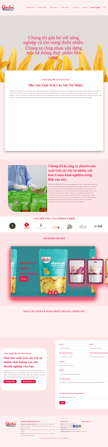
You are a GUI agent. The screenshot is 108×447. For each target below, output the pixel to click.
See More (24, 279)
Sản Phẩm (53, 7)
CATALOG (75, 7)
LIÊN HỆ (84, 7)
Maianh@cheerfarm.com (74, 429)
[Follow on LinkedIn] (77, 426)
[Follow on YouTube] (79, 426)
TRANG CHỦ (30, 7)
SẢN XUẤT (64, 7)
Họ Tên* (61, 344)
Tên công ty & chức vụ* (66, 353)
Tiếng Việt (94, 7)
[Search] (104, 7)
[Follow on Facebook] (74, 426)
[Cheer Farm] (7, 7)
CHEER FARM (42, 7)
